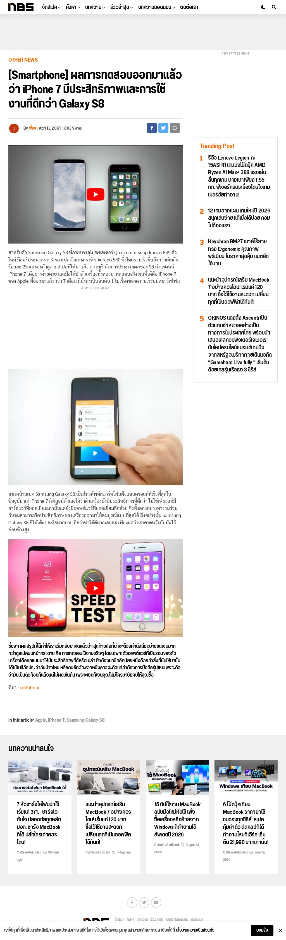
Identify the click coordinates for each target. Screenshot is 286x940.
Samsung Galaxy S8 (86, 720)
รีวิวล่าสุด (119, 7)
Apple (40, 720)
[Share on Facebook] (152, 128)
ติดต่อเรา (189, 7)
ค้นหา (71, 7)
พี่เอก (33, 128)
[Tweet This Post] (163, 128)
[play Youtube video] (95, 194)
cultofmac (30, 687)
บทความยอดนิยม (154, 7)
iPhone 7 (56, 720)
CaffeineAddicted (29, 852)
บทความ (93, 7)
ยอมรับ (262, 930)
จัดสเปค (49, 7)
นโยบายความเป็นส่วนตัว (195, 930)
